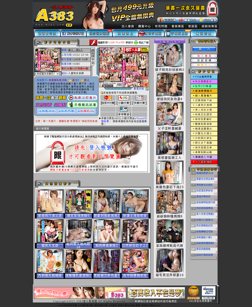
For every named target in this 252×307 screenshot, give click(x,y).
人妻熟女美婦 (76, 73)
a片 (80, 305)
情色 (96, 305)
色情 (120, 305)
